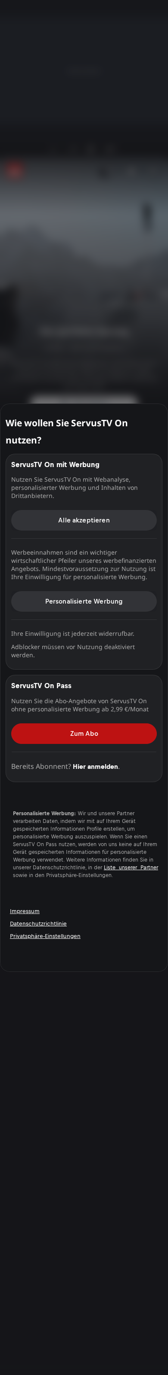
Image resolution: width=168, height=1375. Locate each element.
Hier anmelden (95, 766)
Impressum (25, 911)
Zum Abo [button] (84, 733)
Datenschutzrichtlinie (38, 923)
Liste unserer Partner (131, 867)
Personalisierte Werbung (84, 601)
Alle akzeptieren (84, 520)
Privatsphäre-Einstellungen (45, 936)
